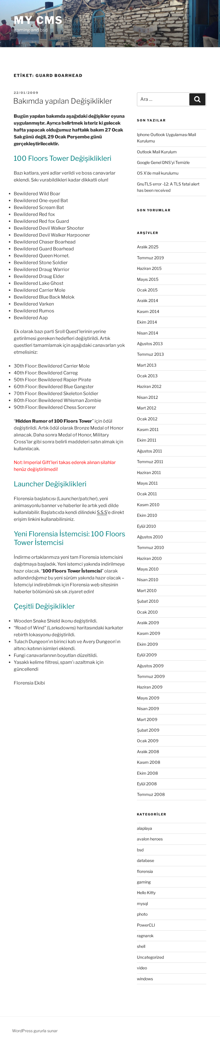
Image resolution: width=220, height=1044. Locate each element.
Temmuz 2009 (151, 676)
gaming (144, 881)
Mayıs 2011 (147, 483)
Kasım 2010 (148, 504)
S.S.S (102, 512)
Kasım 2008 (148, 762)
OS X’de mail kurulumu (157, 173)
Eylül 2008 (147, 783)
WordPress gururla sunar (35, 1030)
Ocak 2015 (147, 289)
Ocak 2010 (147, 612)
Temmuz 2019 (150, 257)
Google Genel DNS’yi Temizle (163, 162)
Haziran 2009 (149, 687)
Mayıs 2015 (147, 279)
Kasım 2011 (148, 429)
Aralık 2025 (147, 246)
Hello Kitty (146, 892)
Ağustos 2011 (149, 450)
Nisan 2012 (147, 397)
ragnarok (145, 935)
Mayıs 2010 (148, 569)
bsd (140, 849)
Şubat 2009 (148, 730)
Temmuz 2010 (150, 547)
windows (145, 978)
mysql (142, 903)
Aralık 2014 (147, 300)
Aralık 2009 (148, 622)
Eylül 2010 (146, 526)
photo (142, 914)
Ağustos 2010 (150, 536)
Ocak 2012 (147, 418)
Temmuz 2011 (150, 461)
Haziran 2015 (149, 268)
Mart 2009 (147, 719)
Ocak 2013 (147, 375)
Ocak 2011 (147, 493)
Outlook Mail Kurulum (157, 151)
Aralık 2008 (148, 751)
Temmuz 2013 (150, 354)
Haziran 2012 (149, 386)
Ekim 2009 (147, 644)
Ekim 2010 (147, 515)
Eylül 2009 (147, 654)
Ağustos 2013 (150, 343)
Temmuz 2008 (151, 794)
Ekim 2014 (147, 322)
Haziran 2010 (149, 558)
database (145, 860)
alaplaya (144, 828)
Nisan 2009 (148, 708)
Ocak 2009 (147, 740)
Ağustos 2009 (150, 665)
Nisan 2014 (147, 332)
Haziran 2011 (149, 472)
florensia (145, 871)
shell (141, 946)
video (142, 967)
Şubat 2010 (148, 601)
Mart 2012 (146, 407)
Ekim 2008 (147, 773)
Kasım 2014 (148, 311)
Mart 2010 (147, 590)
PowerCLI (146, 925)
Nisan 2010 (147, 579)
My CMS (38, 20)
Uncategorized (150, 957)
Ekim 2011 (146, 440)
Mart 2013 (146, 365)
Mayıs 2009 (148, 697)
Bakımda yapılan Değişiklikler (62, 100)
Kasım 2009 (148, 633)
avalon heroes (150, 838)
